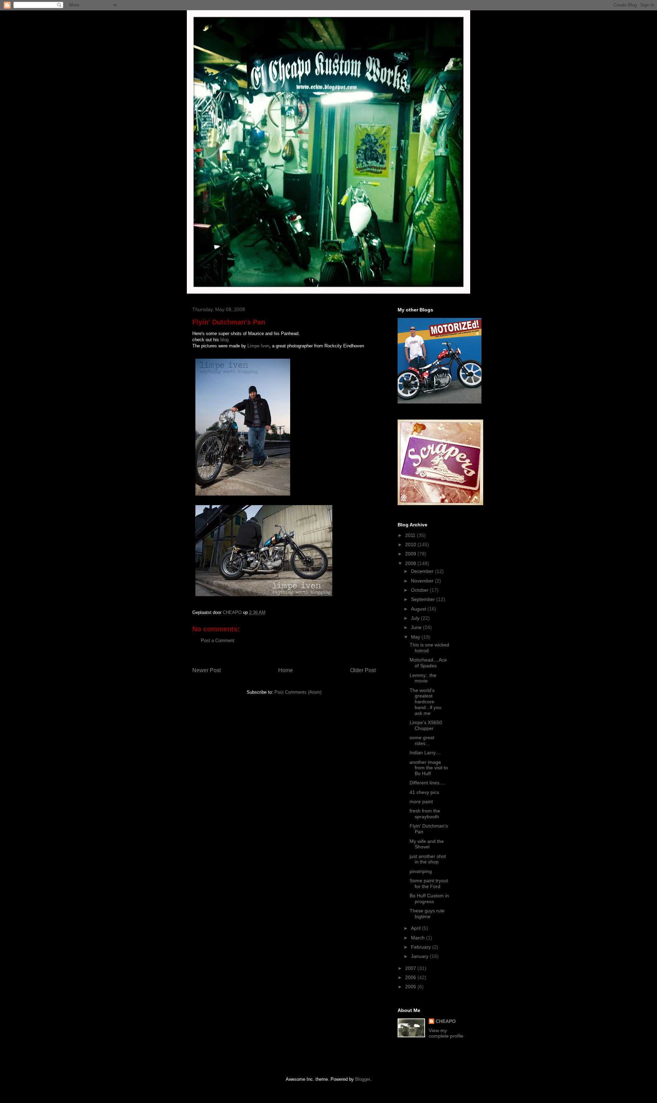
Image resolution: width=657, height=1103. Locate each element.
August (419, 609)
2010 (411, 544)
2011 (411, 535)
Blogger (362, 1079)
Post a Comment (217, 640)
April (416, 928)
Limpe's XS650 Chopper (426, 725)
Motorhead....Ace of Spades (428, 662)
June (417, 627)
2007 (411, 968)
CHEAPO (446, 1021)
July (416, 618)
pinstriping (421, 871)
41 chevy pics (424, 792)
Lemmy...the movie (423, 678)
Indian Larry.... (425, 752)
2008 (411, 563)
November (423, 580)
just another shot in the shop (428, 859)
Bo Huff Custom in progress (429, 898)
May (416, 637)
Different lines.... (427, 782)
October (420, 590)
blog (224, 339)
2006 (411, 977)
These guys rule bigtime (427, 913)
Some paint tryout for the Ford (429, 883)
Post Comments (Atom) (297, 692)
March (418, 937)
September (423, 599)
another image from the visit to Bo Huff (429, 768)
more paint (421, 801)
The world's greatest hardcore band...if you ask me (425, 702)
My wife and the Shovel (427, 844)
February (421, 947)
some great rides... (422, 740)
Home (285, 670)
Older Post (363, 670)
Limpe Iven (258, 345)
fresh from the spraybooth (425, 813)
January (420, 956)
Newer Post (206, 670)
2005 (411, 986)
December (423, 571)
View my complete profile (446, 1033)
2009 (411, 553)
